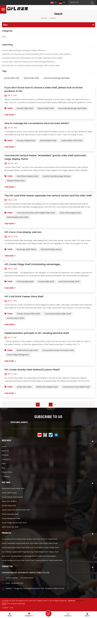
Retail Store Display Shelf (27, 176)
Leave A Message (48, 613)
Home (44, 18)
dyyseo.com (80, 601)
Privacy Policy (7, 472)
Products (5, 455)
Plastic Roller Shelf (31, 78)
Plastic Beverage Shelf (10, 514)
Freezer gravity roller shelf (28, 313)
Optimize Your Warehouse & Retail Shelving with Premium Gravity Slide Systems (36, 54)
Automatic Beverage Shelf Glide (57, 78)
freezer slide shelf (46, 281)
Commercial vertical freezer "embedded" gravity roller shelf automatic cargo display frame (45, 157)
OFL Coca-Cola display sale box (22, 232)
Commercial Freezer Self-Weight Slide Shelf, (36, 212)
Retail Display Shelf (48, 140)
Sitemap (5, 608)
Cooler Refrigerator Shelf (11, 518)
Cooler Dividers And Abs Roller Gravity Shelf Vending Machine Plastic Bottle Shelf (32, 560)
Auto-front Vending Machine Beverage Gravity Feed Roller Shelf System (29, 556)
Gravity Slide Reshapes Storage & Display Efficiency (24, 50)
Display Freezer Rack (16, 180)
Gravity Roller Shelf (11, 78)
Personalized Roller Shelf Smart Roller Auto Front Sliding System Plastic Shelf (30, 547)
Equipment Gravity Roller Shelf (13, 488)
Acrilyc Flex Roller (24, 386)
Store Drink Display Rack (70, 212)
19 (55, 404)
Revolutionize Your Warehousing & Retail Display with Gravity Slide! (31, 65)
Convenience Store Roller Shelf (76, 386)
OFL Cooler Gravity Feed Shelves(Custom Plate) (32, 370)
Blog (4, 36)
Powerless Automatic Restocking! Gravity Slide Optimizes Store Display (32, 58)
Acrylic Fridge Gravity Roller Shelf (14, 523)
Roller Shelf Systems (9, 501)
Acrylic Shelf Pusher (9, 493)
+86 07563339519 (26, 578)
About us (5, 451)
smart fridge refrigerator (18, 354)
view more (9, 115)
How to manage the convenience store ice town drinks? (36, 123)
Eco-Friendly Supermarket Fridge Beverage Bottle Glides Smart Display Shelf (30, 552)
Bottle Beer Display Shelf (47, 386)
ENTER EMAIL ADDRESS (19, 422)
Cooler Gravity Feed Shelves (12, 497)
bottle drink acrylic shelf (27, 350)
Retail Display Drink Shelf (17, 217)
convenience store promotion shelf (58, 350)
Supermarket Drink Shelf (71, 140)
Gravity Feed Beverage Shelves (56, 176)
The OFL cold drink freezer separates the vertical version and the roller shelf (48, 195)
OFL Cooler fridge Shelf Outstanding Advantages (32, 264)
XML (11, 608)
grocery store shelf (15, 318)
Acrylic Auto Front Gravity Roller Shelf (16, 510)
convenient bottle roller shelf (58, 313)
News (4, 464)
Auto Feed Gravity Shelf (69, 281)
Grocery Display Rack (26, 140)
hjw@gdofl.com (17, 583)
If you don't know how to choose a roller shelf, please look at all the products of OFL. (43, 89)
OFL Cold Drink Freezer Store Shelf (23, 296)
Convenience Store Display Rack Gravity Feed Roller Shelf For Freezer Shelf (29, 539)
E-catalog (6, 476)
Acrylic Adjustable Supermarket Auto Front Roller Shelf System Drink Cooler (30, 543)
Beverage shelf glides (26, 249)
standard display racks (51, 249)
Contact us (6, 459)
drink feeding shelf (25, 281)
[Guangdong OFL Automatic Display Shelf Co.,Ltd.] (17, 8)
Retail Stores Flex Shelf (10, 527)
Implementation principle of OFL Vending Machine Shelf (36, 333)
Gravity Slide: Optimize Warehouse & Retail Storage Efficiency (28, 62)
